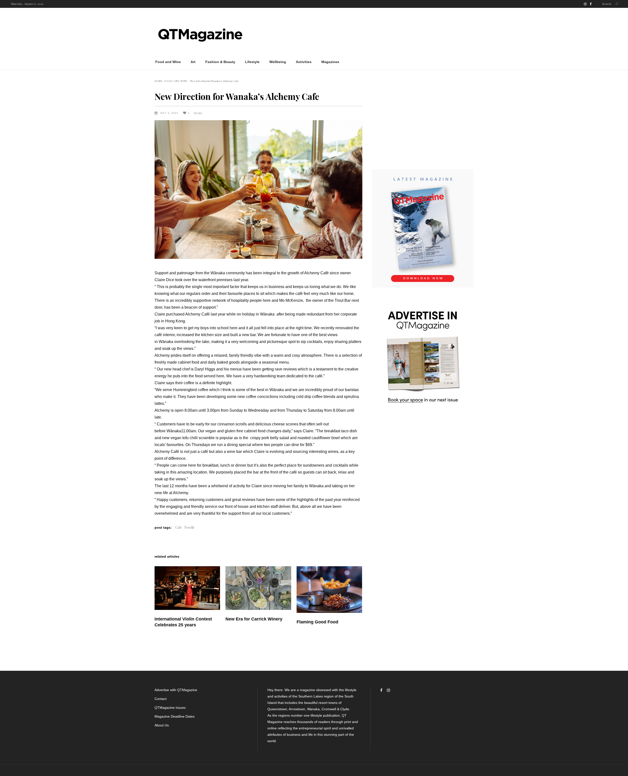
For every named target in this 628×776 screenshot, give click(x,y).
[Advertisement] (384, 34)
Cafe (178, 527)
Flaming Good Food (317, 621)
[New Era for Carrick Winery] (258, 588)
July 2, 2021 (169, 113)
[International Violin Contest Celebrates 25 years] (187, 588)
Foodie (189, 527)
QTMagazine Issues (170, 708)
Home (159, 81)
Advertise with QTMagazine (176, 690)
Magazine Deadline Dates (175, 716)
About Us (162, 725)
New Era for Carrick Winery (253, 619)
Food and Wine (176, 81)
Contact (161, 699)
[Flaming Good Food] (329, 589)
